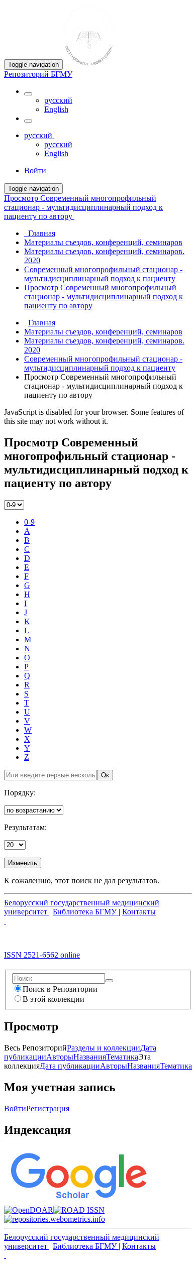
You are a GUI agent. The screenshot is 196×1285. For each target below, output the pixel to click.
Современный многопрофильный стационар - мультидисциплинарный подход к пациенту (103, 363)
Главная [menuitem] (39, 233)
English (56, 109)
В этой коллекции (53, 999)
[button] (28, 93)
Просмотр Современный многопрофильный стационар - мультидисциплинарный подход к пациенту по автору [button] (83, 207)
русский (58, 100)
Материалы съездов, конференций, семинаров (103, 331)
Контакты (139, 911)
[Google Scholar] (78, 1201)
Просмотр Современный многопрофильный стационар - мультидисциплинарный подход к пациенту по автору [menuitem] (103, 296)
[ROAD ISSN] (79, 1210)
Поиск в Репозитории (60, 989)
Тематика (122, 1057)
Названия (89, 1057)
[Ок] (109, 980)
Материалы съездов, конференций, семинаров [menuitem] (103, 242)
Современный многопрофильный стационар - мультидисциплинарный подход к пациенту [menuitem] (103, 274)
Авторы (59, 1057)
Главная (41, 322)
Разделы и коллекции (103, 1047)
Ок (105, 775)
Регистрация (47, 1108)
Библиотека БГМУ (86, 911)
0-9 (29, 522)
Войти (15, 1108)
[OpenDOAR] (28, 1210)
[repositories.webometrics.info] (54, 1219)
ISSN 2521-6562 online (42, 955)
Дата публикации (70, 1066)
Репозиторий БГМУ (38, 74)
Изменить (22, 863)
